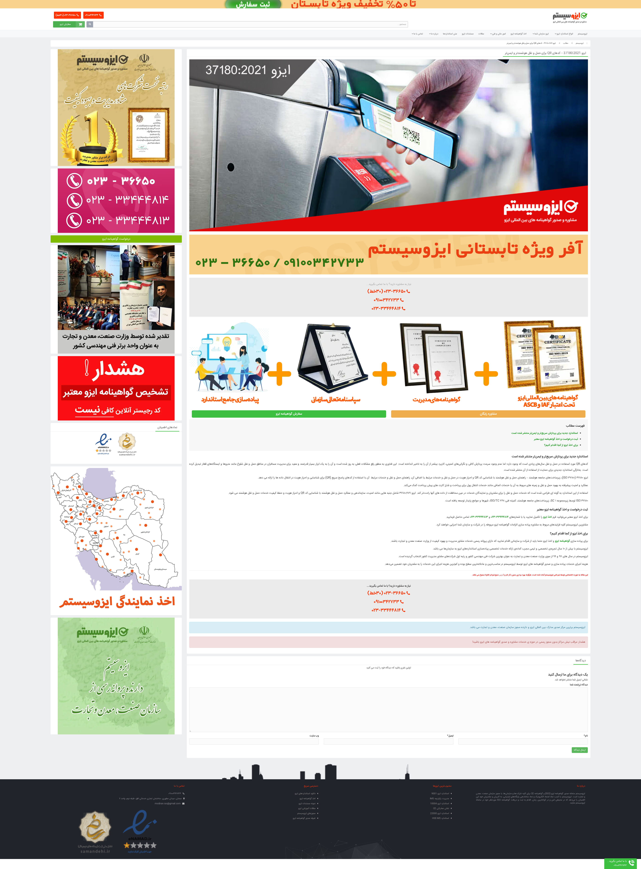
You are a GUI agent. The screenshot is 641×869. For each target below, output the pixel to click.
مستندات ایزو (468, 34)
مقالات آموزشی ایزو (306, 808)
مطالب (565, 43)
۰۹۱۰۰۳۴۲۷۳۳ (92, 15)
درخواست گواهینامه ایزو (116, 239)
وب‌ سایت (314, 736)
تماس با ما (418, 34)
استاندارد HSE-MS (440, 818)
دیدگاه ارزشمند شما (579, 685)
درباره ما (434, 34)
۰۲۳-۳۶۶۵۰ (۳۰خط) (66, 15)
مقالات (481, 34)
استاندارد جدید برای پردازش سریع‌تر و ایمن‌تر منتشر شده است (544, 433)
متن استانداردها (450, 34)
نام (586, 736)
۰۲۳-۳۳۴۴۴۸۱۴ (387, 308)
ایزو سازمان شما (542, 34)
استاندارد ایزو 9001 (440, 793)
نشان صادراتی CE (441, 808)
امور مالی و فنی (499, 34)
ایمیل (450, 736)
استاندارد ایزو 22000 (439, 813)
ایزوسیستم (582, 34)
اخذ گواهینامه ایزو (518, 34)
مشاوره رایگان (488, 413)
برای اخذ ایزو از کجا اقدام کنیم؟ (561, 445)
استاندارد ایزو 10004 (439, 803)
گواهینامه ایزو (563, 541)
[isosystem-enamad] (140, 832)
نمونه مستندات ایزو (307, 803)
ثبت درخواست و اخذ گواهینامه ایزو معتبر (556, 439)
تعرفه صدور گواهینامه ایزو (304, 818)
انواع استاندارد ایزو (565, 34)
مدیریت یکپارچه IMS (439, 798)
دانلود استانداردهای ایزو (305, 793)
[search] (89, 24)
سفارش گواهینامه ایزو (289, 413)
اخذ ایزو (547, 517)
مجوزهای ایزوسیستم (306, 813)
